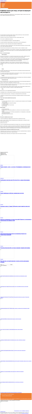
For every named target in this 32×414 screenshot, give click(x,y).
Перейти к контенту (3, 0)
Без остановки (2, 2)
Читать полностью (25, 413)
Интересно (3, 3)
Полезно (3, 4)
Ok (22, 413)
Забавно (3, 5)
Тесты (3, 6)
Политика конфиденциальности (7, 395)
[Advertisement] (16, 25)
